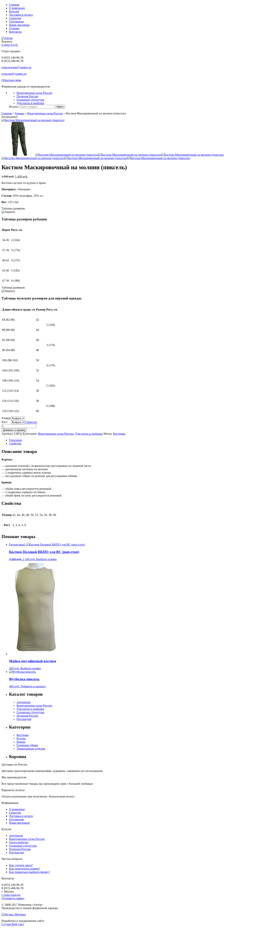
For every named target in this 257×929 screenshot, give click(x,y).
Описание (15, 440)
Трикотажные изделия (31, 748)
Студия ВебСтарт (13, 924)
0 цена (10, 44)
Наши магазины (19, 24)
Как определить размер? (24, 868)
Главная (14, 4)
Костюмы (119, 433)
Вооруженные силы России (34, 92)
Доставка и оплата (21, 14)
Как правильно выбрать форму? (29, 872)
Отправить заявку (13, 898)
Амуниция (23, 702)
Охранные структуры (30, 99)
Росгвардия (24, 719)
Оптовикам (16, 21)
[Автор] (7, 38)
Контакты (15, 31)
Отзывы (14, 28)
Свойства (15, 443)
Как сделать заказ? (21, 865)
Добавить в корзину (14, 430)
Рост (5, 422)
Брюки (21, 741)
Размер (6, 418)
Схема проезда (11, 894)
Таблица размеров (13, 208)
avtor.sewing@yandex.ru (16, 67)
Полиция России (27, 96)
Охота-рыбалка (18, 842)
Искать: (14, 106)
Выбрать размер (46, 559)
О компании (17, 8)
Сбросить (31, 422)
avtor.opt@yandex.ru (14, 73)
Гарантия (15, 18)
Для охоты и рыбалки (30, 103)
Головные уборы (27, 745)
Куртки (21, 738)
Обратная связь (11, 80)
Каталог (14, 11)
